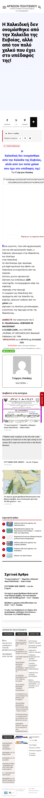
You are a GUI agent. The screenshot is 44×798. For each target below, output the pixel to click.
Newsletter (42, 399)
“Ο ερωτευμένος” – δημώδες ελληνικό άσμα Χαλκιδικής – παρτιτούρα (21, 580)
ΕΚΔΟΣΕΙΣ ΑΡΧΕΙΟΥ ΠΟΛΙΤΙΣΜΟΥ (35, 646)
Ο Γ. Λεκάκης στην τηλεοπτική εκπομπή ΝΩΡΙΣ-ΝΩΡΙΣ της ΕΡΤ (21, 643)
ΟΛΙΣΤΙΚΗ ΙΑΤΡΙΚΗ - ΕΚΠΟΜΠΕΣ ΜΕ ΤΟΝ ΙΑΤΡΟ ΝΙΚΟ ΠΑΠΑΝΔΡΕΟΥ (8, 766)
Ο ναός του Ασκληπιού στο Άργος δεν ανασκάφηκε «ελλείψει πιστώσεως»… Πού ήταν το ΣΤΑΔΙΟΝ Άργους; (21, 612)
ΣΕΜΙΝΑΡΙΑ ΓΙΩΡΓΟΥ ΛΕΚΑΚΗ (35, 651)
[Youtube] (36, 741)
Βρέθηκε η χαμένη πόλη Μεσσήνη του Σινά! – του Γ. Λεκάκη (21, 604)
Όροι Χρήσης (33, 745)
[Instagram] (32, 741)
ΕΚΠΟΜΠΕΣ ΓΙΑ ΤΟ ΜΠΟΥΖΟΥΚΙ (8, 753)
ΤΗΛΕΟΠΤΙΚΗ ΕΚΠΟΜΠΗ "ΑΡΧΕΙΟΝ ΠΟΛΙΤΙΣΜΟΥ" (20, 687)
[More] (33, 122)
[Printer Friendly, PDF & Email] (8, 352)
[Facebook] (30, 741)
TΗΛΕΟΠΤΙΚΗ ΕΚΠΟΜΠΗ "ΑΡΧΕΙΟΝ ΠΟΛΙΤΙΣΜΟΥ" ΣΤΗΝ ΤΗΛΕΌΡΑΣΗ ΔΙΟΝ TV (22, 667)
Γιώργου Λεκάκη (24, 172)
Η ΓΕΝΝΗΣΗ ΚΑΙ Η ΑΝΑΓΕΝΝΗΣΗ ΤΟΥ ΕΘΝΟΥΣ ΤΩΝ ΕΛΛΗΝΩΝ (21, 696)
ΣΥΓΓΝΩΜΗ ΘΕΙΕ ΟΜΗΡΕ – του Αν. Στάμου (19, 587)
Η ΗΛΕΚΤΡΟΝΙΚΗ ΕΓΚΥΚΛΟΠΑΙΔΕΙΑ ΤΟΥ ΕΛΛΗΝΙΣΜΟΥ (22, 10)
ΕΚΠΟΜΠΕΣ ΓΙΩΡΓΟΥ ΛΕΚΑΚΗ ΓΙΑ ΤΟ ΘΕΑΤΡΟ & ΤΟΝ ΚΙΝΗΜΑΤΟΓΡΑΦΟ (21, 727)
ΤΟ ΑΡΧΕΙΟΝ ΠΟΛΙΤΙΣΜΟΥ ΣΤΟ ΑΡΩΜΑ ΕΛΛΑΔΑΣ (21, 651)
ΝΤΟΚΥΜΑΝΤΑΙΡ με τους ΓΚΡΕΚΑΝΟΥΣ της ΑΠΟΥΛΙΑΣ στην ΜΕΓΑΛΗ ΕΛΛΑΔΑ (21, 717)
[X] (34, 741)
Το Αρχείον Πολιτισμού (32, 754)
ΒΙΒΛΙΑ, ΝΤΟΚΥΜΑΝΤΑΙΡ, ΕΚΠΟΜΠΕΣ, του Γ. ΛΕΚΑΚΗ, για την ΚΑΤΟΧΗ (35, 683)
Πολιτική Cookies (34, 748)
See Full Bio (21, 383)
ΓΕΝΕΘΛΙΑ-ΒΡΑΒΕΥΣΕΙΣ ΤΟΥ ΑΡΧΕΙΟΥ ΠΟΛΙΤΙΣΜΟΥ (34, 657)
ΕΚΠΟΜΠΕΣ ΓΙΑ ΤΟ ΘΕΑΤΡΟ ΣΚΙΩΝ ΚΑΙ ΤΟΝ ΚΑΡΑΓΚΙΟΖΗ (8, 780)
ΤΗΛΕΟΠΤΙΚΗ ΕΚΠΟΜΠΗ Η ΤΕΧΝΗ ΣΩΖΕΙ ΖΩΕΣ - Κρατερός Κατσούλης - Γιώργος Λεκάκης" (21, 707)
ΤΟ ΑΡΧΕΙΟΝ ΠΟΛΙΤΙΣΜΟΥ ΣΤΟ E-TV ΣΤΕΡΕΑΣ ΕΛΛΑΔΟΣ (21, 678)
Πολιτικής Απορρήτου (35, 750)
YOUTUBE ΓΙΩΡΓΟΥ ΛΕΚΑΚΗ (22, 658)
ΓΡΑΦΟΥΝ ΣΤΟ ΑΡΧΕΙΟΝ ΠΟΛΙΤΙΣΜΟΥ (33, 674)
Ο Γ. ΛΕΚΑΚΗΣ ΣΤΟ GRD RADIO (8, 774)
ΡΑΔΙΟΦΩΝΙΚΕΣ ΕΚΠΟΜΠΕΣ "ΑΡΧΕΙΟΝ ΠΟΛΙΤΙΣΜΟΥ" (7, 746)
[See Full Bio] (27, 383)
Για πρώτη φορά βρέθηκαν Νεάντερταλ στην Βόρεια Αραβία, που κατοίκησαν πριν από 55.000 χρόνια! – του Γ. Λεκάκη (22, 595)
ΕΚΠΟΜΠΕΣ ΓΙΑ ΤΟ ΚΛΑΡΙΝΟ (8, 759)
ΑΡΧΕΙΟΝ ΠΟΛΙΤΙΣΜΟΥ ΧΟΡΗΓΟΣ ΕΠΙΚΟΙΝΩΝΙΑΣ (34, 666)
